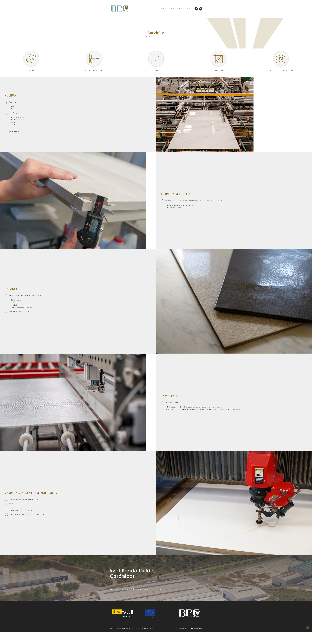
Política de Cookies (147, 628)
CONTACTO (193, 589)
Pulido (31, 71)
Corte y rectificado (93, 71)
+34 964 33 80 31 (183, 628)
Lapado (156, 71)
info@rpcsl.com (197, 628)
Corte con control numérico (281, 71)
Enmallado (218, 71)
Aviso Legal (137, 628)
